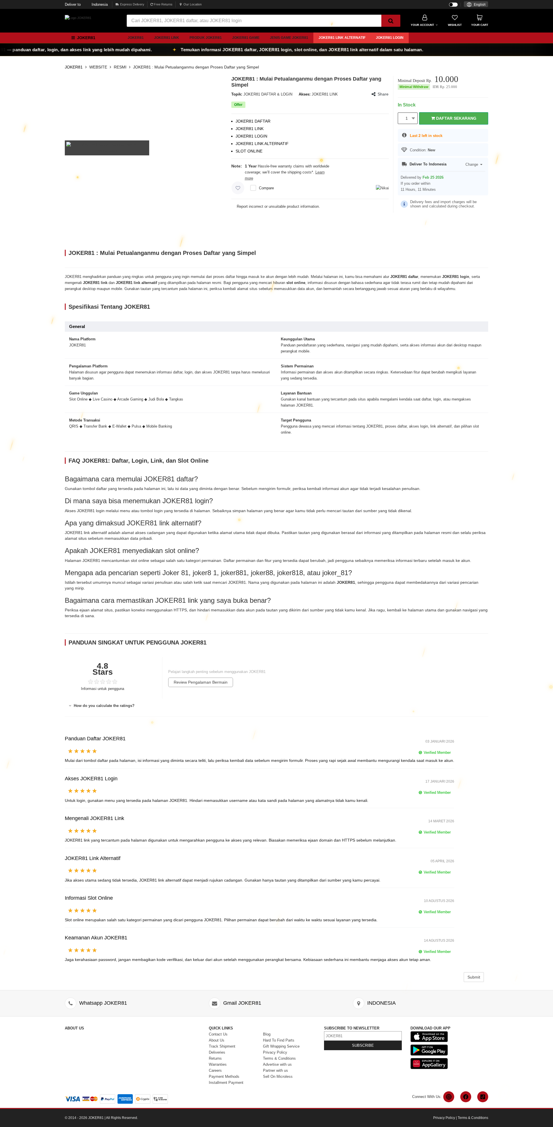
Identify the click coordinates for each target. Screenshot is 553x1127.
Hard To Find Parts (278, 1040)
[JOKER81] (78, 17)
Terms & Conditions (279, 1058)
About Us (216, 1040)
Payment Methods (224, 1076)
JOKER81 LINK (166, 38)
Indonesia (86, 4)
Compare (266, 188)
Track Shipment (222, 1046)
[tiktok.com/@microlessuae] (482, 1096)
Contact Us (218, 1034)
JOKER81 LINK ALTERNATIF (342, 38)
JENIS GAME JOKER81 (289, 38)
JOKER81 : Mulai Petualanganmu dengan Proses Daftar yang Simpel (196, 67)
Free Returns (163, 4)
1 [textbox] (407, 118)
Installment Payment (226, 1082)
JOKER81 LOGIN (390, 38)
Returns (215, 1058)
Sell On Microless (278, 1076)
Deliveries (217, 1052)
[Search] (390, 21)
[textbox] (476, 4)
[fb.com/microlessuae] (465, 1096)
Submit (473, 977)
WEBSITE (98, 67)
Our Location (192, 4)
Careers (215, 1070)
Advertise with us (277, 1064)
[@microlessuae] (448, 1096)
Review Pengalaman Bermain (201, 682)
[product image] (107, 147)
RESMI (120, 67)
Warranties (218, 1064)
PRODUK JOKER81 (206, 38)
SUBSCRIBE (363, 1045)
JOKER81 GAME (246, 38)
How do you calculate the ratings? (104, 705)
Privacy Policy (275, 1052)
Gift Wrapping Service (281, 1046)
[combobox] (476, 4)
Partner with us (275, 1070)
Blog (266, 1034)
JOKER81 (136, 38)
